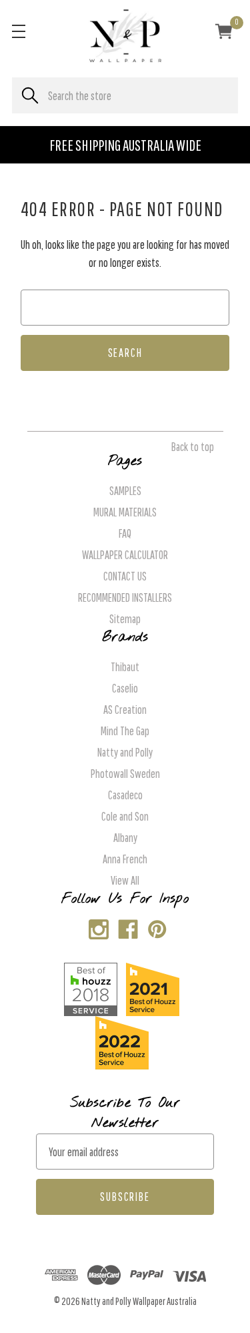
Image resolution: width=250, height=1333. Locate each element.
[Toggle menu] (18, 31)
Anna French (125, 859)
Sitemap (125, 619)
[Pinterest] (154, 926)
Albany (125, 838)
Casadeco (125, 795)
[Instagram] (96, 926)
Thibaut (125, 667)
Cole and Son (125, 816)
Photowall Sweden (125, 774)
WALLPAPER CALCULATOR (125, 555)
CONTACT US (125, 576)
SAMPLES (125, 491)
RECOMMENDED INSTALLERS (125, 597)
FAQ (125, 533)
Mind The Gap (125, 731)
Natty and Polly (125, 752)
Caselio (125, 688)
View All (125, 880)
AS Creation (125, 710)
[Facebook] (125, 926)
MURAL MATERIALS (125, 512)
